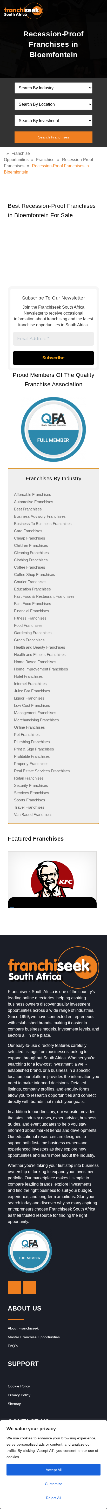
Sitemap (14, 1404)
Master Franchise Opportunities (34, 1337)
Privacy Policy (19, 1395)
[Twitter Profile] (14, 1287)
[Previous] (14, 879)
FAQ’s (13, 1346)
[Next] (92, 879)
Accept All (54, 1470)
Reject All (53, 1498)
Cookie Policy (19, 1386)
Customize (53, 1484)
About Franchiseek (23, 1328)
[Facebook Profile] (29, 1287)
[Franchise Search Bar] (86, 10)
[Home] (5, 153)
